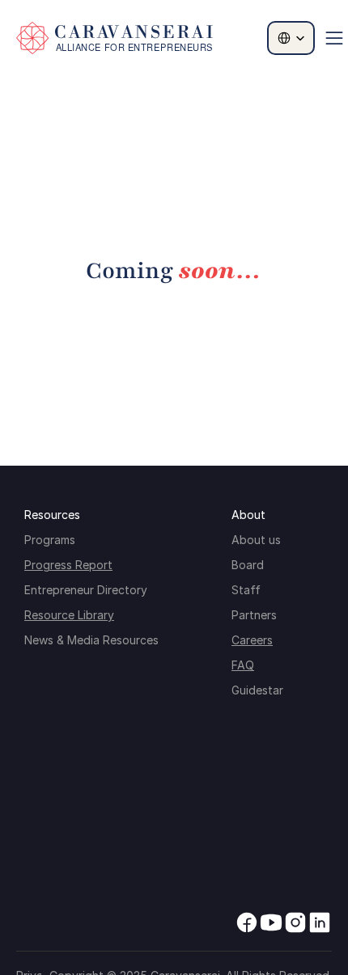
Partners (254, 615)
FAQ (242, 665)
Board (247, 565)
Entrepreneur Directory (85, 590)
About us (256, 540)
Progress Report (68, 565)
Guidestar (257, 690)
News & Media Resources (91, 640)
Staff (246, 590)
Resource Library (69, 615)
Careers (252, 640)
